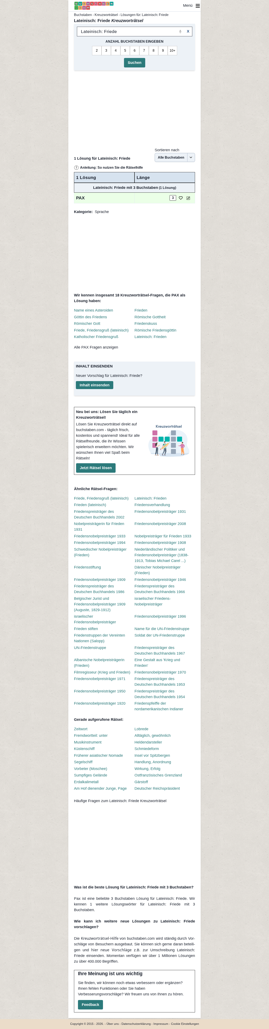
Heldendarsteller (148, 742)
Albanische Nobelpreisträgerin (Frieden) (99, 663)
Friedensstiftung (87, 567)
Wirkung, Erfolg (147, 769)
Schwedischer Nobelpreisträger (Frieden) (100, 552)
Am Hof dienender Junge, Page (100, 788)
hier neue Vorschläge (111, 949)
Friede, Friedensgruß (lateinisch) (101, 330)
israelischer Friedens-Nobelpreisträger (152, 601)
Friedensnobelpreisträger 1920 (99, 703)
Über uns (113, 1023)
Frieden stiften (86, 629)
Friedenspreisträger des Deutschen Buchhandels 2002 (99, 514)
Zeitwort (80, 729)
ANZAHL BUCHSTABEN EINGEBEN (134, 41)
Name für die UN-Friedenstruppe (161, 629)
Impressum (160, 1023)
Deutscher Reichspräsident (157, 788)
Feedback (90, 1005)
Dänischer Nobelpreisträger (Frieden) (157, 570)
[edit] (188, 198)
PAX (80, 197)
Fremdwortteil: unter (91, 735)
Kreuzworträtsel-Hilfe (100, 938)
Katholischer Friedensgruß (96, 337)
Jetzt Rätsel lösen (96, 468)
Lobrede (141, 729)
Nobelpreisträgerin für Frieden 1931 (99, 527)
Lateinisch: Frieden (150, 337)
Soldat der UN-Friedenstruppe (159, 635)
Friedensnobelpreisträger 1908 (160, 543)
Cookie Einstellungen (185, 1023)
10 (171, 50)
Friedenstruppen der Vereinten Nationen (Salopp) (99, 638)
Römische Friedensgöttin (155, 330)
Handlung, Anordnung (152, 762)
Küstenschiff (84, 749)
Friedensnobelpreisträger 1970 (160, 672)
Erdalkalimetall (86, 782)
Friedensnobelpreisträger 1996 (160, 616)
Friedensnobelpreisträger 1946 (160, 580)
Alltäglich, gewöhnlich (152, 735)
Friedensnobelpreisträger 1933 (99, 536)
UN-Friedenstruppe (90, 648)
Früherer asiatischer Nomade (98, 755)
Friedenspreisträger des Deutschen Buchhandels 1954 (159, 694)
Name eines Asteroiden (93, 310)
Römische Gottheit (150, 317)
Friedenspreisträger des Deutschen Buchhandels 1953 (159, 682)
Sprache (102, 212)
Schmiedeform (146, 749)
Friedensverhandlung (152, 505)
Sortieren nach (167, 150)
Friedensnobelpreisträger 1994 (99, 543)
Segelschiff (83, 762)
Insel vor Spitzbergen (152, 755)
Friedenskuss (145, 323)
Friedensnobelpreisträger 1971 (99, 679)
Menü (189, 5)
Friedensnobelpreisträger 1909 (99, 580)
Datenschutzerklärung (136, 1023)
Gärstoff (141, 782)
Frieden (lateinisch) (90, 505)
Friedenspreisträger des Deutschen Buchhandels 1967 (159, 650)
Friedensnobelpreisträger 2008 (160, 524)
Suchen (134, 63)
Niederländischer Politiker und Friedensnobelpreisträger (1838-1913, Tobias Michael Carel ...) (161, 555)
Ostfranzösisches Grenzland (158, 775)
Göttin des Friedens (90, 317)
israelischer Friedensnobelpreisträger (95, 619)
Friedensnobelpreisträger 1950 (99, 691)
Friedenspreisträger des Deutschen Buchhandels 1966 (159, 589)
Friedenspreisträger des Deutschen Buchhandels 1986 (99, 589)
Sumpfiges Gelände (90, 775)
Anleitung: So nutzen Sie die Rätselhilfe (111, 167)
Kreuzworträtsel (106, 15)
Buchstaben (83, 15)
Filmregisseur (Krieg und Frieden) (102, 672)
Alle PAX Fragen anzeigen (96, 347)
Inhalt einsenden (94, 385)
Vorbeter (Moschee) (90, 769)
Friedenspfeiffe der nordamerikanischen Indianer (158, 706)
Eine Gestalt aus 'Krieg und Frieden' (157, 663)
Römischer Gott (87, 323)
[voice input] (180, 31)
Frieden (140, 310)
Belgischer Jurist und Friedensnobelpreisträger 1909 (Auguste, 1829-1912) (99, 604)
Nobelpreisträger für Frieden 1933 (162, 536)
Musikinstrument (88, 742)
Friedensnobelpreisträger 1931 (160, 511)
